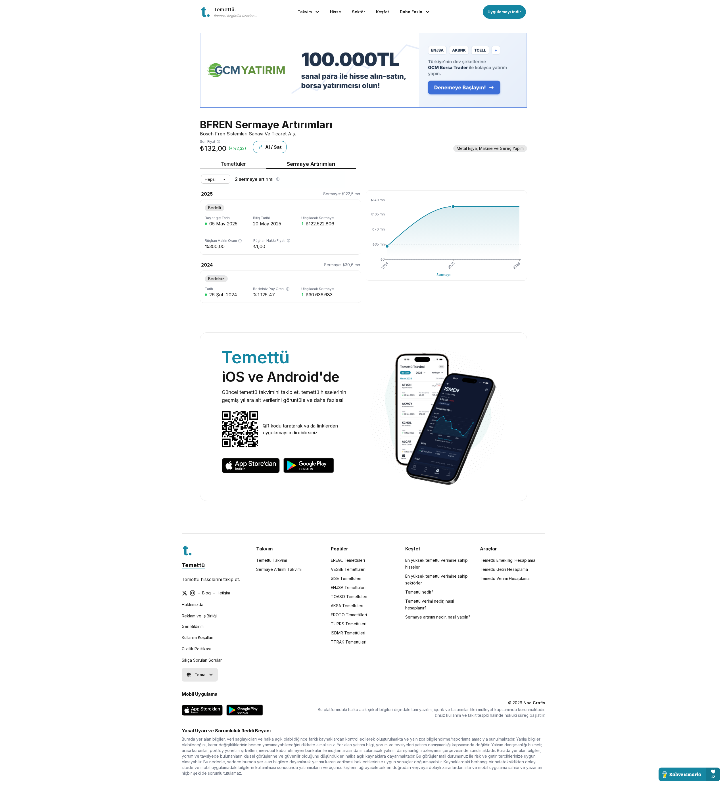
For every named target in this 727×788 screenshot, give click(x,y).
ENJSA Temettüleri (348, 587)
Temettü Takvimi (271, 560)
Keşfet (382, 11)
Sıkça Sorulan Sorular (202, 660)
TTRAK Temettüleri (348, 642)
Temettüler (233, 164)
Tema (200, 674)
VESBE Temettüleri (348, 569)
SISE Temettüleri (346, 578)
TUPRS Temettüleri (348, 623)
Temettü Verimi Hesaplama (505, 578)
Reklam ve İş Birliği (199, 615)
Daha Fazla (411, 11)
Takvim (305, 11)
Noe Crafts (534, 702)
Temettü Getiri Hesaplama (504, 569)
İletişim (224, 592)
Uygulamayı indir (504, 11)
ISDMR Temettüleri (348, 632)
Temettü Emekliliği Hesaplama (507, 560)
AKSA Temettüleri (347, 605)
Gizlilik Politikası (196, 648)
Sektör (358, 11)
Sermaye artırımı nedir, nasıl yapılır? (437, 617)
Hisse (335, 11)
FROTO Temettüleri (349, 614)
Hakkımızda (192, 604)
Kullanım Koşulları (197, 637)
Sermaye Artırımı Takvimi (279, 569)
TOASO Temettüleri (349, 596)
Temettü (193, 565)
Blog (206, 592)
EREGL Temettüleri (348, 560)
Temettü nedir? (419, 592)
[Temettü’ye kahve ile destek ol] (689, 774)
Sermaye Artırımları (311, 164)
